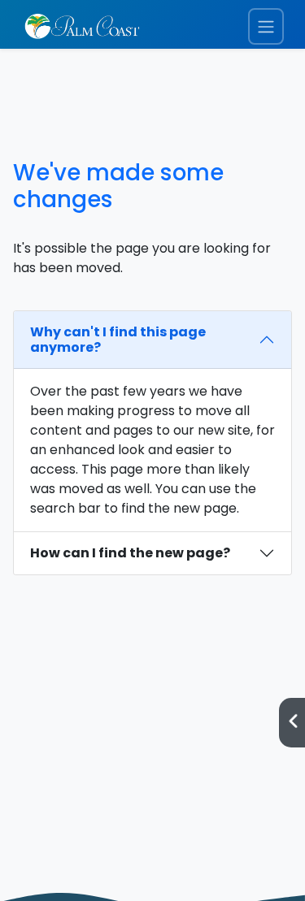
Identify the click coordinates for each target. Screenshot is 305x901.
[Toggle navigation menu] (266, 26)
